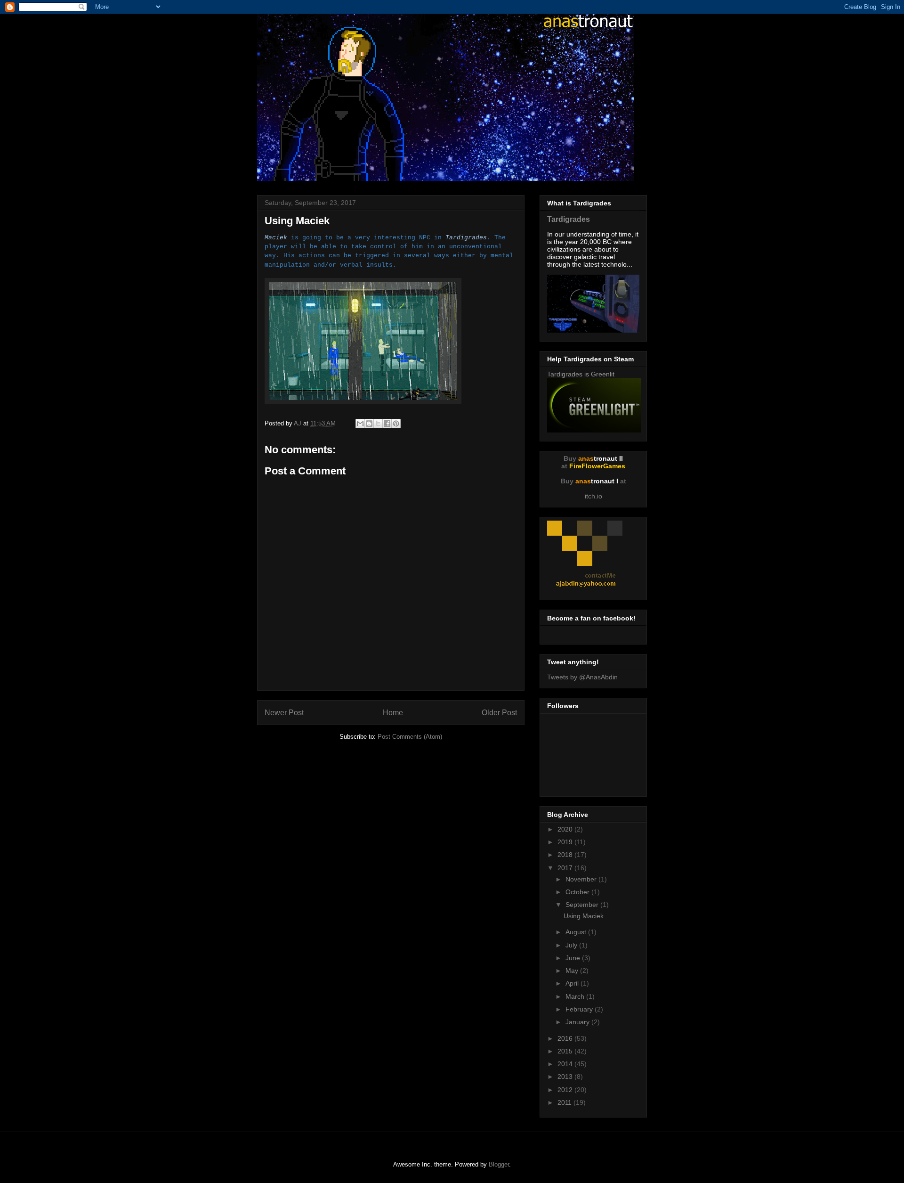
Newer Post (284, 713)
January (578, 1022)
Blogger (499, 1164)
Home (393, 713)
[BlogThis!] (369, 423)
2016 (565, 1038)
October (578, 892)
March (575, 996)
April (573, 983)
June (573, 958)
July (572, 945)
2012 (565, 1089)
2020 (565, 829)
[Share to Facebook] (387, 423)
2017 (565, 868)
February (580, 1009)
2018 (565, 854)
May (572, 970)
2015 (565, 1051)
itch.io (593, 496)
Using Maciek (584, 916)
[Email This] (360, 423)
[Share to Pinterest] (396, 423)
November (581, 879)
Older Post (499, 713)
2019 (565, 842)
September (582, 904)
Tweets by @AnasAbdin (582, 677)
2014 (565, 1064)
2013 (565, 1076)
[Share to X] (378, 423)
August (576, 932)
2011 (565, 1102)
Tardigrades (568, 219)
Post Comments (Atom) (410, 736)
